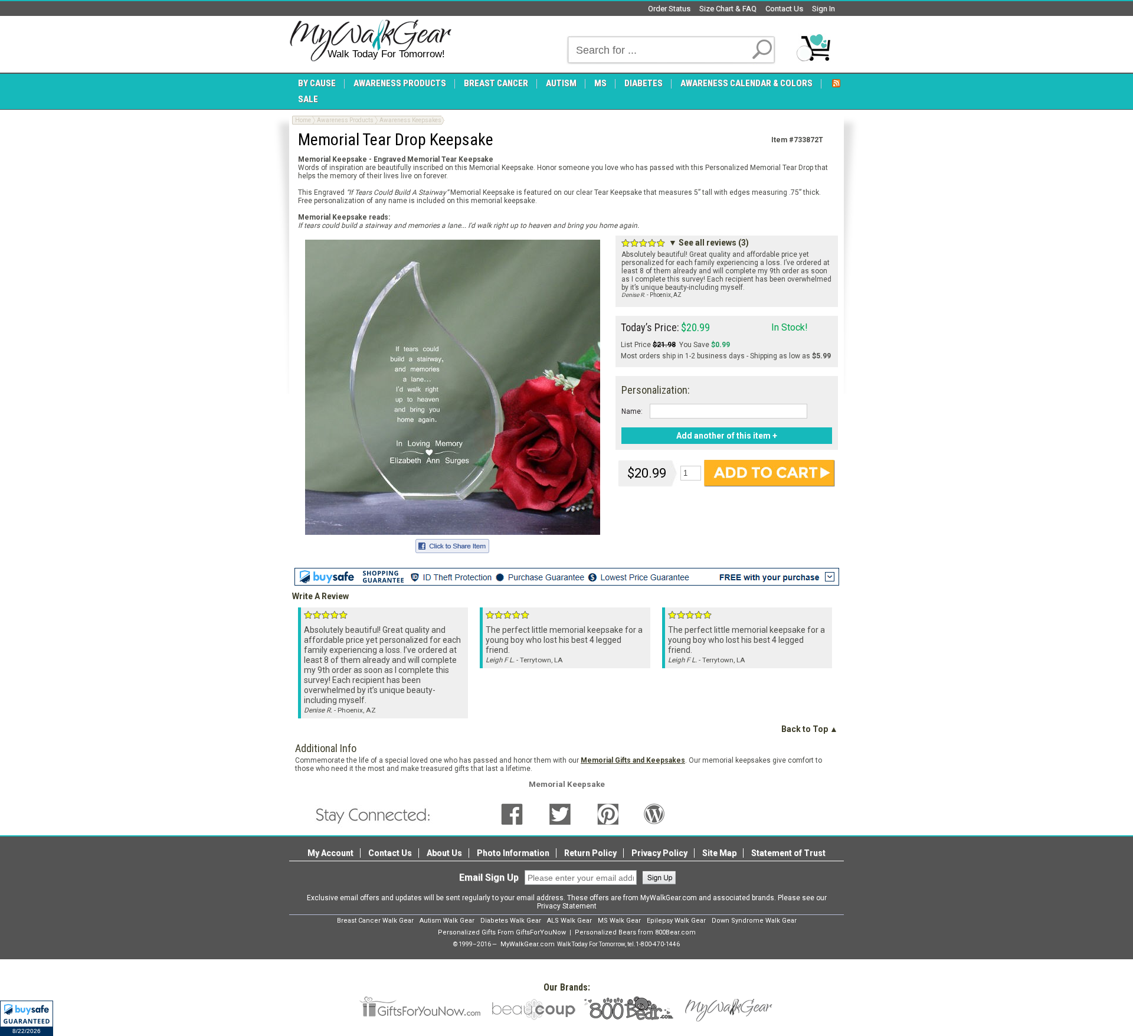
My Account (330, 853)
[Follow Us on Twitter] (560, 813)
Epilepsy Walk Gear (676, 920)
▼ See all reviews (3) (709, 242)
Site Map (719, 853)
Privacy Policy (659, 853)
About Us (444, 853)
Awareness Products (345, 120)
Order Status (669, 8)
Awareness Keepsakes (410, 120)
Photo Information (513, 853)
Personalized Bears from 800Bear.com (635, 932)
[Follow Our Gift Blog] (654, 813)
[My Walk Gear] (370, 40)
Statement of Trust (788, 853)
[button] (26, 1018)
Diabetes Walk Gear (510, 920)
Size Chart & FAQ (728, 8)
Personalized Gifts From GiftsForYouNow (502, 932)
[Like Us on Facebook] (512, 813)
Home (303, 120)
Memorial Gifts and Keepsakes (633, 760)
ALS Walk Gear (569, 920)
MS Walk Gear (619, 920)
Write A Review (320, 596)
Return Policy (590, 853)
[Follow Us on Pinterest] (608, 813)
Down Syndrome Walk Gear (754, 920)
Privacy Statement (567, 906)
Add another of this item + (726, 435)
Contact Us (784, 8)
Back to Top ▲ (809, 729)
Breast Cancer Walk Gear (375, 920)
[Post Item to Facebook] (452, 544)
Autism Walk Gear (447, 920)
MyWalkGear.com (527, 944)
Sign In (823, 8)
